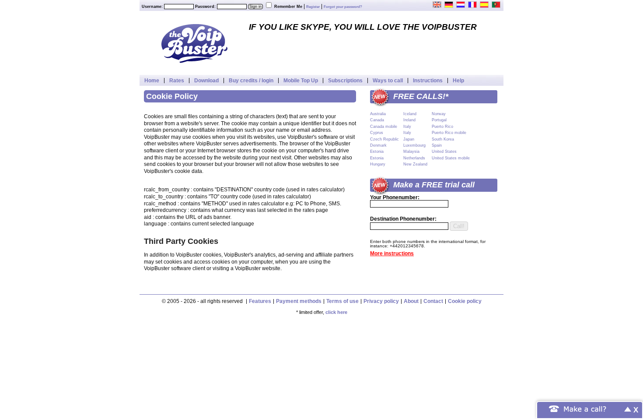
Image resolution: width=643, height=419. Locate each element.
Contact (433, 301)
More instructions (392, 253)
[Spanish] (484, 4)
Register (313, 7)
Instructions (428, 80)
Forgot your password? (343, 7)
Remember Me (288, 6)
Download (206, 80)
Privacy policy (381, 301)
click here (336, 312)
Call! (459, 226)
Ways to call (388, 80)
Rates (176, 80)
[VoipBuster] (194, 43)
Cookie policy (465, 301)
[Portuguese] (496, 4)
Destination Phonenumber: (403, 219)
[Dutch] (461, 4)
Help (458, 80)
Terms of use (342, 301)
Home (151, 80)
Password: (205, 6)
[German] (449, 4)
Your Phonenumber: (394, 197)
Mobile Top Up (300, 80)
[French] (473, 4)
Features (260, 301)
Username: (152, 6)
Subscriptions (345, 80)
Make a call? (585, 408)
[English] (437, 4)
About (411, 301)
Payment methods (299, 301)
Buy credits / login (251, 80)
